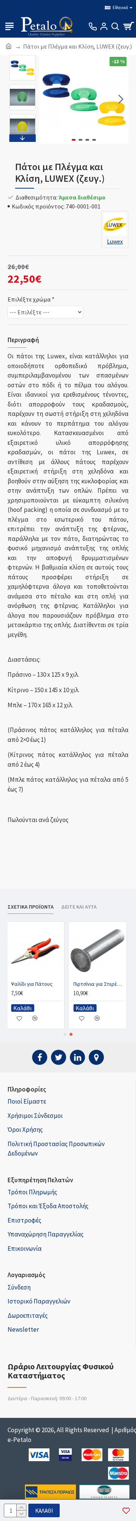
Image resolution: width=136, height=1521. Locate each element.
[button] (46, 99)
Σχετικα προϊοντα (31, 907)
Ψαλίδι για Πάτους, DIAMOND (101, 984)
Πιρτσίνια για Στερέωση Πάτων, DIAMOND (38, 984)
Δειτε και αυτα (79, 907)
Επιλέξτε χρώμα (29, 299)
